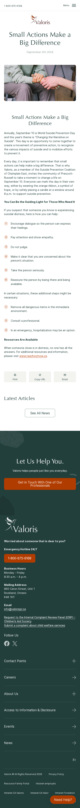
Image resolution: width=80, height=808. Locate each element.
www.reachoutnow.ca (33, 356)
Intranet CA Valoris (14, 793)
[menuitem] (40, 19)
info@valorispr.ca (15, 609)
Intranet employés (46, 783)
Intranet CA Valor (39, 793)
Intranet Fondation (65, 793)
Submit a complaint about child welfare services (34, 625)
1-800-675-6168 (13, 5)
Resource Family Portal (16, 783)
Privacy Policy (56, 774)
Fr (74, 760)
